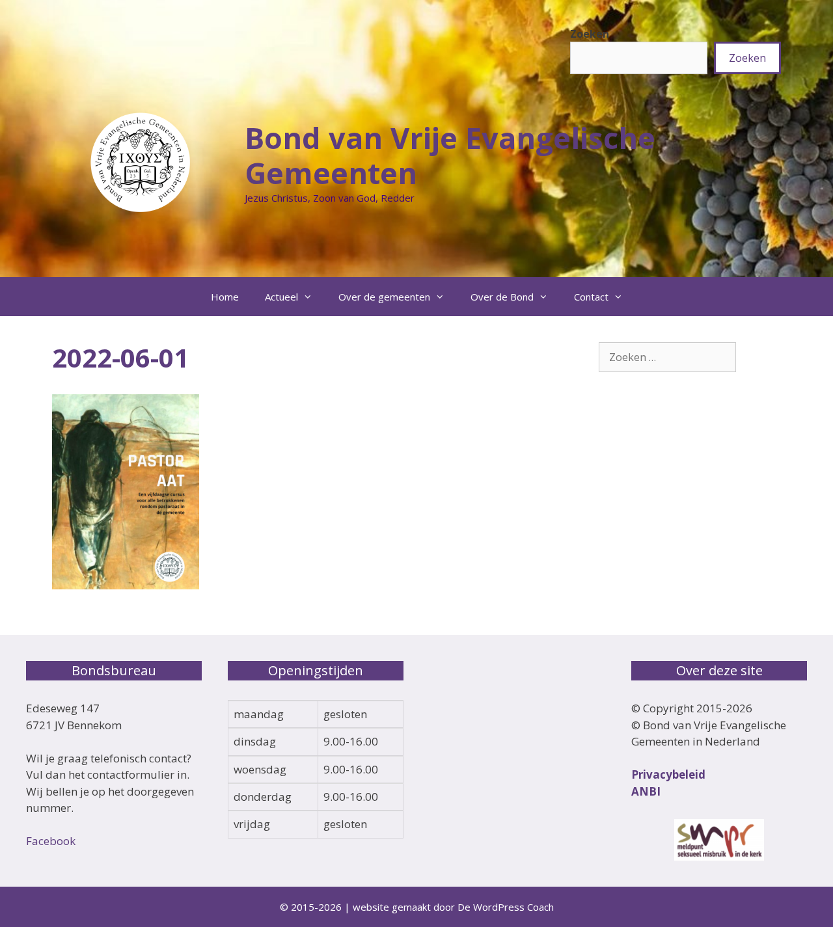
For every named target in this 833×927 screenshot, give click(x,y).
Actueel (281, 296)
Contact (591, 296)
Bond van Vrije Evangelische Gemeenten (450, 155)
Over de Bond (502, 296)
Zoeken (589, 34)
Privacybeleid (668, 774)
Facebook (50, 840)
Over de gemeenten (384, 296)
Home (225, 296)
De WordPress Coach (505, 906)
